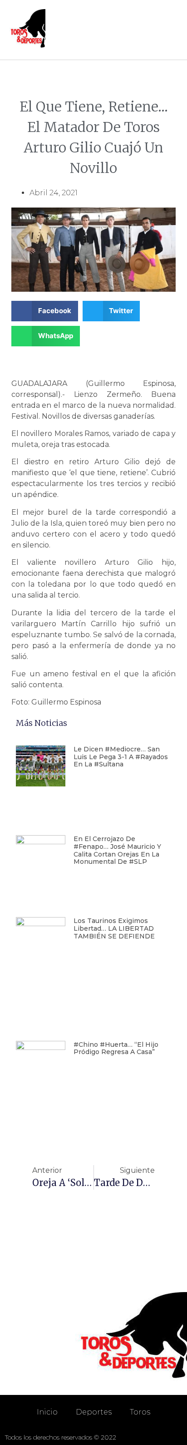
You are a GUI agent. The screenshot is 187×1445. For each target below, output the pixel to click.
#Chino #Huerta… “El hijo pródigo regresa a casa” (116, 1048)
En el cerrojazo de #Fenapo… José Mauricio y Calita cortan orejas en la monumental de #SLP (117, 850)
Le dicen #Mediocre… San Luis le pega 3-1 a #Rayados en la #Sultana (121, 757)
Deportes (94, 1412)
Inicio (47, 1412)
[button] (169, 30)
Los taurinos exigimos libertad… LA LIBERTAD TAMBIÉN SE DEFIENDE (114, 928)
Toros (140, 1412)
